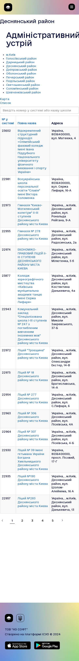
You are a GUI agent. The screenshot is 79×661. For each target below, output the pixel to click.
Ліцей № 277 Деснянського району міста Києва (33, 398)
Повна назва (27, 123)
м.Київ (10, 54)
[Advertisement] (39, 563)
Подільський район (20, 81)
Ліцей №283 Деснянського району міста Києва (33, 502)
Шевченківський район (23, 92)
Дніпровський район (21, 69)
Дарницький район (20, 62)
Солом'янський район (22, 88)
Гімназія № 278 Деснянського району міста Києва (33, 235)
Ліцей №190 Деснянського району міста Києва (33, 480)
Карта (4, 99)
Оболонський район (21, 73)
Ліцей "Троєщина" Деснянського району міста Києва (33, 354)
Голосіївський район (21, 58)
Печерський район (20, 77)
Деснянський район (21, 66)
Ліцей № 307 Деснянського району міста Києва (33, 435)
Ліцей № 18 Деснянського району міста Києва (33, 376)
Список (5, 103)
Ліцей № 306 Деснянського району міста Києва (33, 417)
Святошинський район (23, 84)
